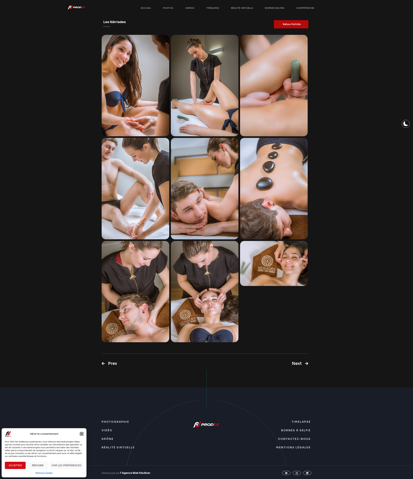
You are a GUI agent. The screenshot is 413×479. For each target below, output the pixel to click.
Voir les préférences (66, 465)
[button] (81, 433)
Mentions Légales (44, 473)
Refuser (38, 465)
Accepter (15, 465)
